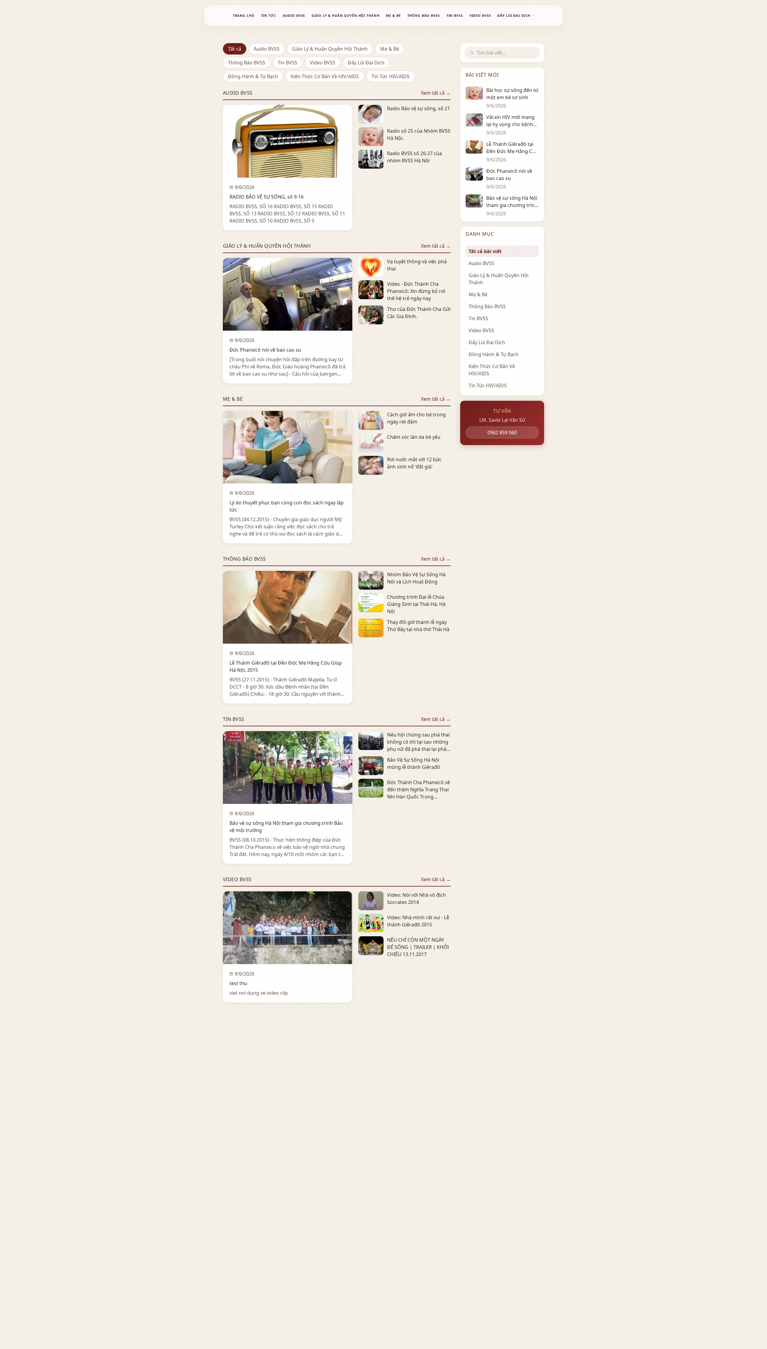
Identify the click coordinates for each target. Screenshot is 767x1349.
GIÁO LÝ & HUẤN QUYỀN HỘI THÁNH (345, 15)
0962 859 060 (502, 432)
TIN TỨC (268, 15)
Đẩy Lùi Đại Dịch (366, 62)
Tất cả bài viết (485, 251)
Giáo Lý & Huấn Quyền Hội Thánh (330, 49)
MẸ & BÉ (393, 15)
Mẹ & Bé (389, 49)
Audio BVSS (267, 49)
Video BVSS (322, 62)
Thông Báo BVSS (246, 62)
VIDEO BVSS (480, 15)
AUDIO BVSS (294, 15)
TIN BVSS (454, 15)
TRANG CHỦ (243, 15)
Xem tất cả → (436, 93)
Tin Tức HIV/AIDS (391, 76)
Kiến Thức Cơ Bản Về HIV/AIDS (325, 76)
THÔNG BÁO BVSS (423, 15)
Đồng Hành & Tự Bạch (253, 76)
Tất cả (234, 49)
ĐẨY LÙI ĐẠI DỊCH (513, 15)
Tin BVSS (287, 62)
